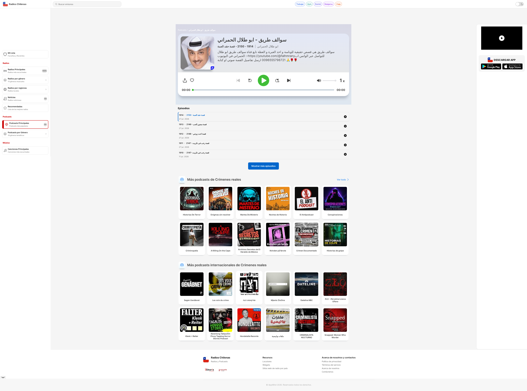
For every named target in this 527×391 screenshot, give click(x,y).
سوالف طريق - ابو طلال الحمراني (202, 30)
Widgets (266, 365)
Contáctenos (327, 372)
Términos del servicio (331, 365)
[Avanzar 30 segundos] (277, 80)
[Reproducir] (263, 80)
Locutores (267, 361)
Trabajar (300, 4)
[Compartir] (185, 80)
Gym (309, 4)
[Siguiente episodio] (288, 80)
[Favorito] (192, 80)
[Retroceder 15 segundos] (250, 80)
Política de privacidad (331, 361)
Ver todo (341, 179)
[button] (319, 81)
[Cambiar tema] (519, 4)
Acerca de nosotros (330, 368)
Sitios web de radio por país (275, 368)
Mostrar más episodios (263, 166)
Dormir (318, 4)
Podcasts (182, 30)
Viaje (338, 4)
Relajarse (328, 4)
